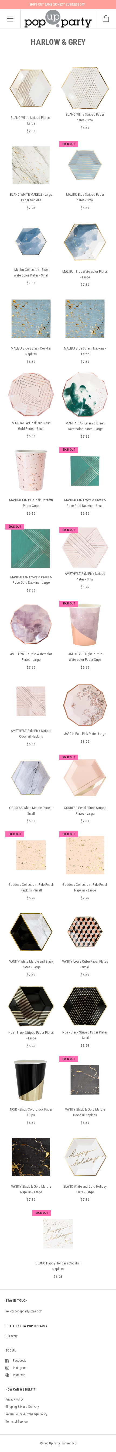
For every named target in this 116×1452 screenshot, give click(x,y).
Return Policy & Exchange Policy (26, 1414)
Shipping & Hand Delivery (22, 1407)
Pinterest (19, 1375)
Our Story (11, 1336)
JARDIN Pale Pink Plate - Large (85, 734)
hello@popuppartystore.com (23, 1311)
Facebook (19, 1361)
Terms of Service (16, 1421)
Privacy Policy (14, 1399)
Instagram (19, 1368)
